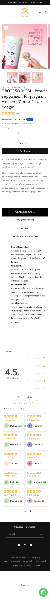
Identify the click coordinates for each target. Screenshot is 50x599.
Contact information (33, 565)
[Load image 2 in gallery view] (24, 77)
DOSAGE (25, 228)
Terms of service (41, 561)
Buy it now (25, 151)
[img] (8, 113)
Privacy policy (28, 561)
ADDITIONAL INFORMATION (25, 236)
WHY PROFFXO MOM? (25, 212)
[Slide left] (3, 78)
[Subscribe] (41, 534)
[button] (3, 12)
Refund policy (16, 561)
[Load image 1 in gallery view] (12, 77)
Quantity (5, 128)
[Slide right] (47, 78)
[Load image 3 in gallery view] (37, 77)
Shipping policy (17, 565)
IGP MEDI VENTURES (24, 558)
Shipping (14, 123)
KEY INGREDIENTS (25, 220)
